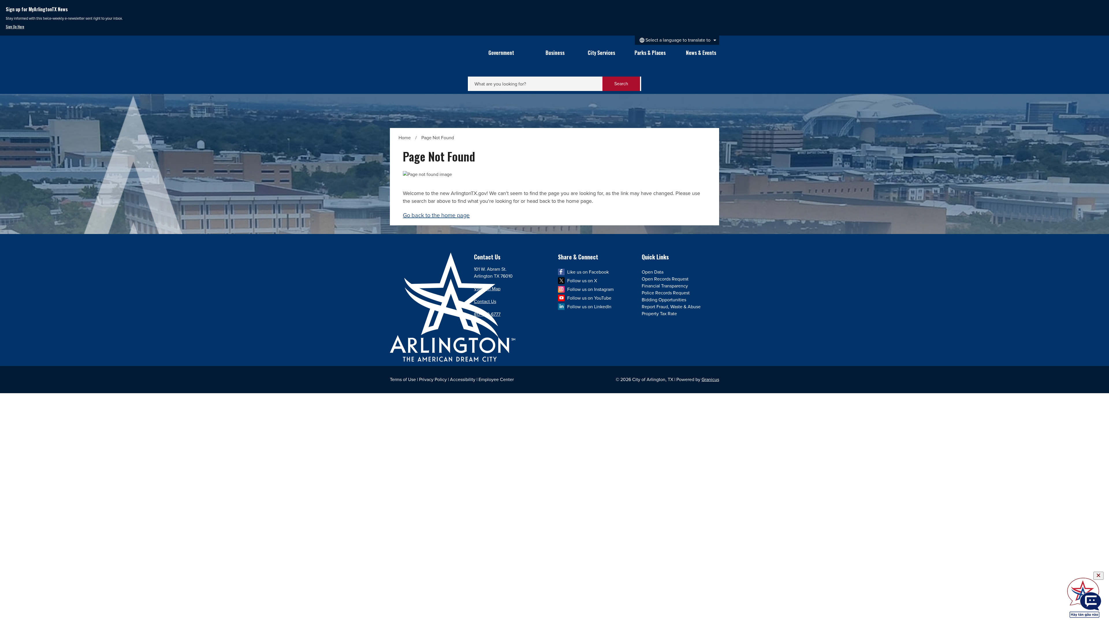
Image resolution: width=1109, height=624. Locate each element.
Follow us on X (582, 280)
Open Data (652, 272)
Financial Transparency (665, 286)
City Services (601, 52)
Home (405, 137)
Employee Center (496, 379)
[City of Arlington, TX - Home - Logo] (429, 59)
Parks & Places (650, 52)
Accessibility (462, 379)
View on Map (487, 288)
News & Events (701, 52)
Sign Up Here (15, 26)
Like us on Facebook (588, 272)
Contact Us (485, 301)
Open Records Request (665, 279)
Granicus (710, 379)
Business (555, 52)
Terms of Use (403, 379)
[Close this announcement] (1102, 6)
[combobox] (677, 40)
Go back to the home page (436, 215)
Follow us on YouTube (589, 298)
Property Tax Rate (659, 313)
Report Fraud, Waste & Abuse (671, 306)
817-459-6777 (487, 314)
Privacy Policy (433, 379)
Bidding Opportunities (664, 299)
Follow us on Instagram (590, 289)
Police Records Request (666, 292)
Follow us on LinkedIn (589, 306)
